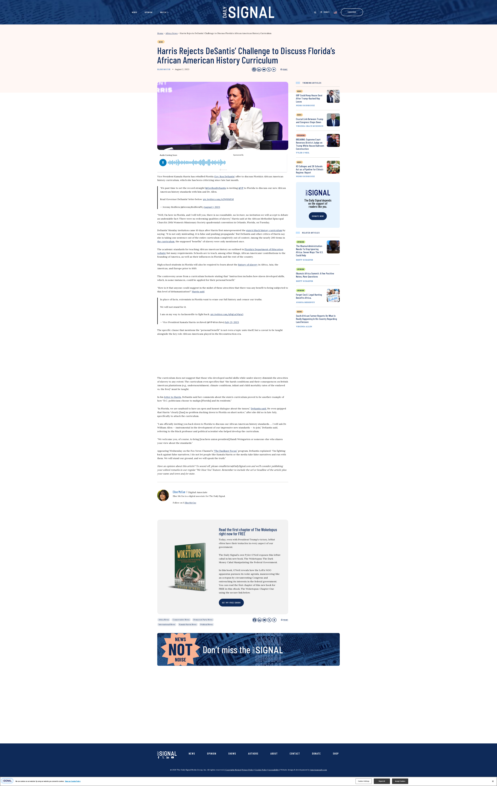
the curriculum (165, 241)
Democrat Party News (203, 620)
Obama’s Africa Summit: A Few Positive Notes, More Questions (315, 275)
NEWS (299, 311)
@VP (241, 188)
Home (160, 33)
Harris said (198, 291)
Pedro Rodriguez (305, 105)
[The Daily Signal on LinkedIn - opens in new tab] (167, 757)
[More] (274, 620)
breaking (301, 135)
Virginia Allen (304, 326)
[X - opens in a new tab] (269, 69)
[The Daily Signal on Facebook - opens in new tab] (158, 757)
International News (167, 624)
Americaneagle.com (318, 770)
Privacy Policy (248, 770)
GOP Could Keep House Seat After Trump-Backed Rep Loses (309, 98)
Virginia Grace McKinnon (309, 126)
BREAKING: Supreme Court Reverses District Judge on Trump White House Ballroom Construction (310, 144)
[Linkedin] (259, 620)
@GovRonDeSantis (215, 188)
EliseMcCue (190, 502)
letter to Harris (172, 397)
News (134, 12)
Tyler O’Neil (302, 153)
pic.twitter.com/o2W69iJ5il (218, 199)
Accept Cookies (400, 781)
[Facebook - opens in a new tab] (254, 69)
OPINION (300, 242)
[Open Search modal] (315, 12)
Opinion (148, 12)
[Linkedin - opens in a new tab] (259, 69)
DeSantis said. (259, 408)
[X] (269, 620)
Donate (316, 753)
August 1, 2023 (212, 207)
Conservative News (181, 620)
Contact (295, 753)
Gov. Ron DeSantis (224, 176)
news (299, 91)
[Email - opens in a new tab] (264, 69)
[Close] (493, 781)
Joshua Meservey (305, 302)
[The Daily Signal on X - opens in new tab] (163, 757)
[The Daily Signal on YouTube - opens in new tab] (172, 757)
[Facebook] (254, 620)
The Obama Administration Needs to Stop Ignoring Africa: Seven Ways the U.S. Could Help (309, 250)
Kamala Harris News (187, 624)
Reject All (382, 781)
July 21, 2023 (232, 322)
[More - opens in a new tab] (274, 69)
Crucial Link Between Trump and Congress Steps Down (309, 120)
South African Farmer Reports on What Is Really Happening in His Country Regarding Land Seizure (316, 318)
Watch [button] (163, 12)
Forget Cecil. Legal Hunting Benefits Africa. (309, 296)
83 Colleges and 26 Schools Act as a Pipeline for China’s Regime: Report (309, 169)
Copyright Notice (233, 770)
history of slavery (248, 264)
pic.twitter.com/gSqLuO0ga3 (226, 314)
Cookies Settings (363, 781)
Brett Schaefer (304, 260)
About (274, 753)
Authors (253, 753)
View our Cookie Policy (73, 781)
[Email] (264, 620)
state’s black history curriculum (264, 230)
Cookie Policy (261, 770)
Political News (206, 624)
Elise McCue (163, 69)
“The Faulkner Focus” (225, 450)
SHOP (336, 753)
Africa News (172, 33)
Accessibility (273, 770)
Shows (232, 753)
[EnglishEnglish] (335, 12)
